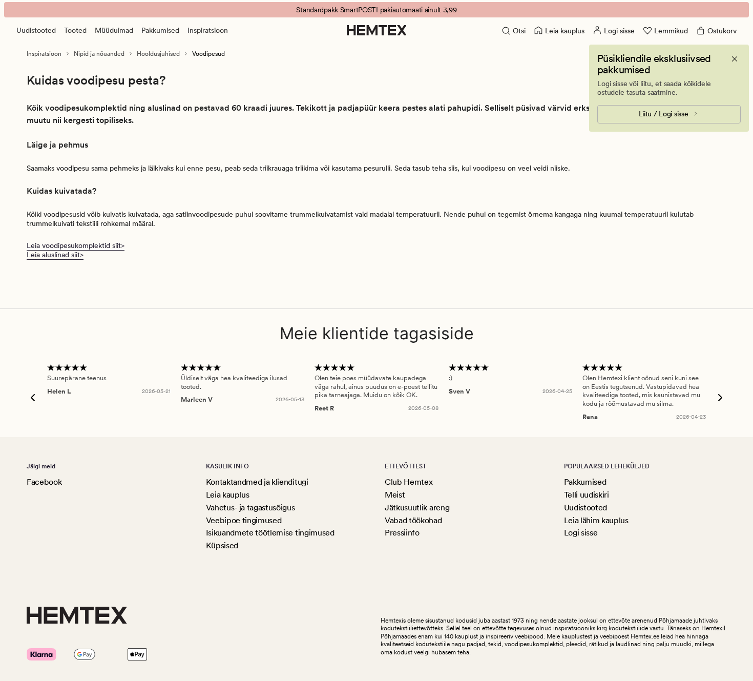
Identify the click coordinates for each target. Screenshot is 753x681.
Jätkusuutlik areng (417, 507)
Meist (395, 495)
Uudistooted (36, 30)
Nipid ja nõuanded (99, 53)
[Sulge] (734, 59)
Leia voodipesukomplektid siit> (75, 245)
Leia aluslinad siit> (55, 255)
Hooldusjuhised (158, 53)
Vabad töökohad (413, 520)
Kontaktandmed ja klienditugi (257, 482)
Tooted (75, 30)
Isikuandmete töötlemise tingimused (270, 533)
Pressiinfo (402, 533)
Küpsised (222, 545)
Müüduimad (114, 30)
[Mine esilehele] (377, 30)
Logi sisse (581, 533)
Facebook (44, 482)
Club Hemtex (408, 482)
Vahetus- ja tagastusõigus (250, 507)
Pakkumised (160, 30)
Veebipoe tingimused (244, 520)
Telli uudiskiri (586, 495)
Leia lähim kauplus (596, 520)
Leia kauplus (227, 495)
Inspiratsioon (207, 30)
